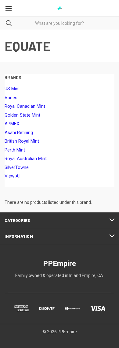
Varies (11, 97)
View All (12, 176)
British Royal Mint (22, 141)
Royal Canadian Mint (25, 106)
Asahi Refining (19, 132)
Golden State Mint (22, 115)
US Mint (12, 89)
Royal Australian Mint (26, 158)
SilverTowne (17, 167)
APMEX (12, 123)
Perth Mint (15, 150)
